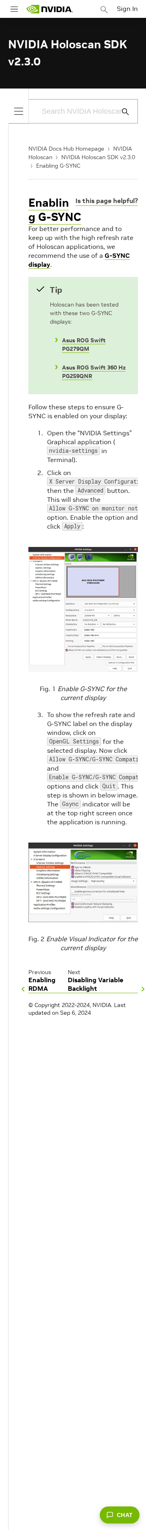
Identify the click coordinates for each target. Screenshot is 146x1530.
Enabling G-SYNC (58, 165)
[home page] (49, 9)
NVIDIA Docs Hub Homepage (66, 148)
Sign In (127, 8)
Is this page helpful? (106, 201)
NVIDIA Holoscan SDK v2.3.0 (98, 157)
